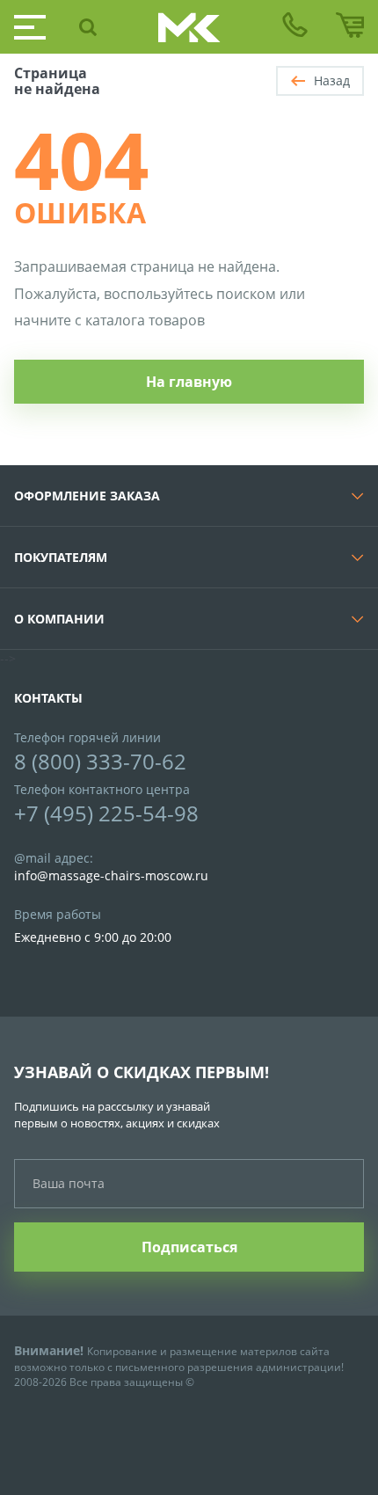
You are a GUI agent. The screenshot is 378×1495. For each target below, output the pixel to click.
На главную (189, 381)
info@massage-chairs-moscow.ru (111, 875)
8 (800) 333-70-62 (100, 761)
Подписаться (189, 1247)
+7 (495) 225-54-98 (106, 813)
